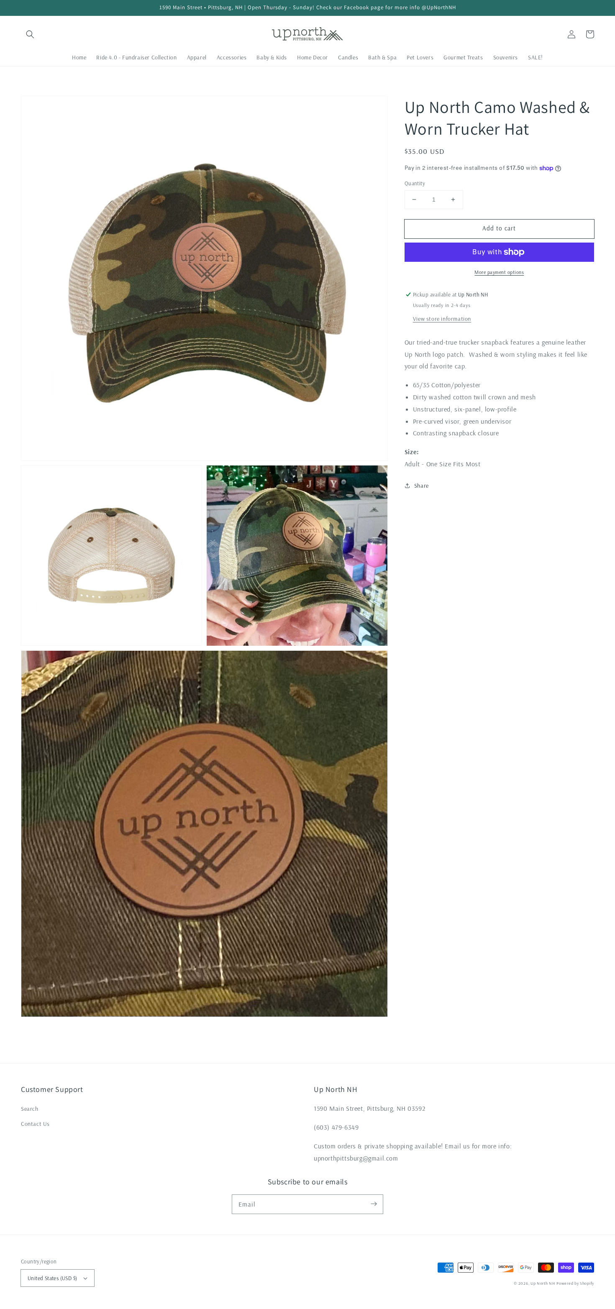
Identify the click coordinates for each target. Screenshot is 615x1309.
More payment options (499, 272)
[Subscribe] (373, 1204)
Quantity (415, 183)
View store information (442, 318)
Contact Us (35, 1123)
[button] (30, 34)
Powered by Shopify (575, 1283)
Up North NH (542, 1283)
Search (29, 1108)
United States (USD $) (52, 1278)
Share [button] (421, 485)
